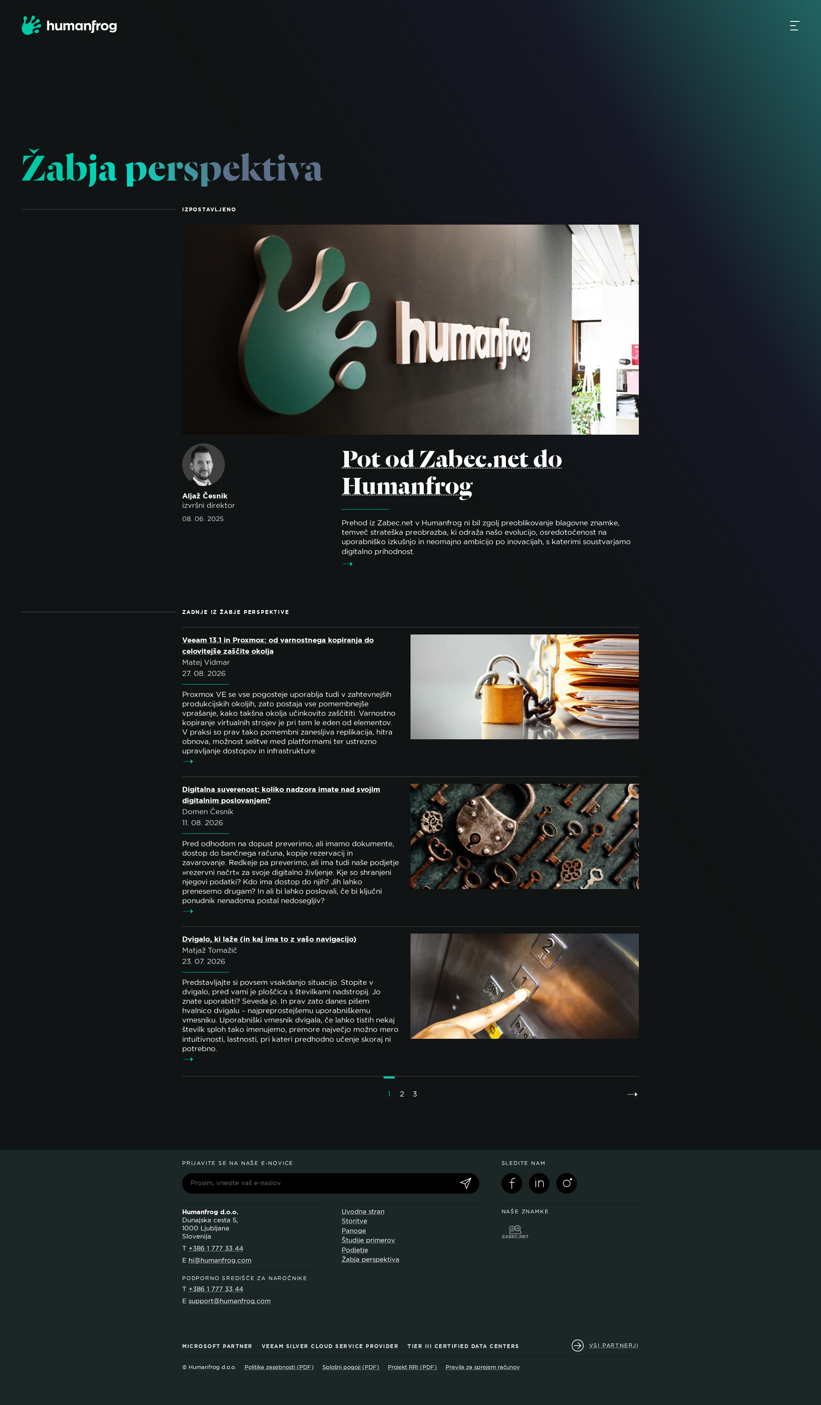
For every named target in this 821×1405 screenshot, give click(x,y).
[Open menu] (795, 25)
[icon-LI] (539, 1183)
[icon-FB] (512, 1183)
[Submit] (466, 1184)
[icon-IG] (566, 1183)
